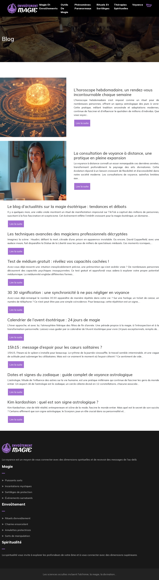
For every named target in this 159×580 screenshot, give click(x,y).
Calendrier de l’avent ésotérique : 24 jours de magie (53, 319)
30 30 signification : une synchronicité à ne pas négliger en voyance (68, 292)
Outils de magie (64, 8)
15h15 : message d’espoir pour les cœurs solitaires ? (54, 347)
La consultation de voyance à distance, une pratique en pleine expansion (113, 155)
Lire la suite (82, 123)
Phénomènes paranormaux (83, 6)
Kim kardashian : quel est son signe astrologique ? (52, 402)
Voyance (137, 4)
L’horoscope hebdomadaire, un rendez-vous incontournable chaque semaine (113, 92)
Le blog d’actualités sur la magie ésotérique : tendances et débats (66, 206)
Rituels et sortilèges (103, 6)
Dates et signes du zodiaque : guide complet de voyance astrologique (69, 374)
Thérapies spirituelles (121, 6)
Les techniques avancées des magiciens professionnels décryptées (67, 233)
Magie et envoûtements (48, 6)
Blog (149, 4)
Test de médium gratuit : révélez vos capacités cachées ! (58, 261)
